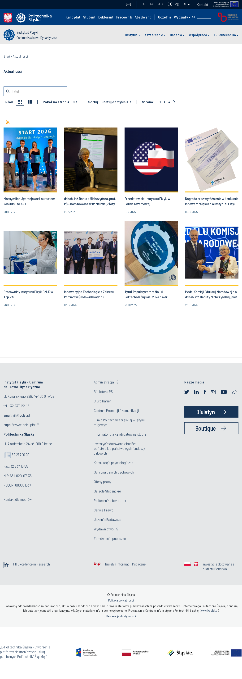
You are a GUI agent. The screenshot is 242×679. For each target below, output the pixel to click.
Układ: (9, 102)
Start (7, 56)
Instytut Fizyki (27, 32)
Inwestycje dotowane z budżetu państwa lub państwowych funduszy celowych (119, 448)
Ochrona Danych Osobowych (114, 472)
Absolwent (143, 17)
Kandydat (73, 17)
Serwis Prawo (103, 510)
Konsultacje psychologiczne (113, 462)
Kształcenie (153, 34)
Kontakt (202, 4)
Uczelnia (164, 17)
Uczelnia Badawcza (107, 519)
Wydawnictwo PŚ (106, 529)
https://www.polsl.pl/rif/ (21, 424)
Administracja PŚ (106, 382)
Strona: (148, 102)
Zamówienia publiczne (110, 538)
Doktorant (105, 17)
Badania (176, 34)
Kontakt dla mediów (18, 499)
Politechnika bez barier (110, 500)
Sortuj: (93, 102)
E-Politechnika (225, 34)
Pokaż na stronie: (56, 102)
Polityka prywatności (121, 600)
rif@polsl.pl (21, 415)
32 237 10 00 (21, 454)
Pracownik (124, 17)
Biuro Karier (102, 401)
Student (89, 17)
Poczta (128, 4)
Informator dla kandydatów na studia (120, 434)
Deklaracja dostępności (121, 616)
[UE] (223, 4)
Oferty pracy (102, 481)
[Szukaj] (193, 17)
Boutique (205, 428)
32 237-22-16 (19, 405)
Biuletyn (205, 411)
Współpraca (198, 34)
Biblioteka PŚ (103, 391)
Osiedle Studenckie (107, 491)
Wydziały (181, 17)
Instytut (131, 34)
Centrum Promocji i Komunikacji (116, 410)
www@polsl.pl (209, 610)
